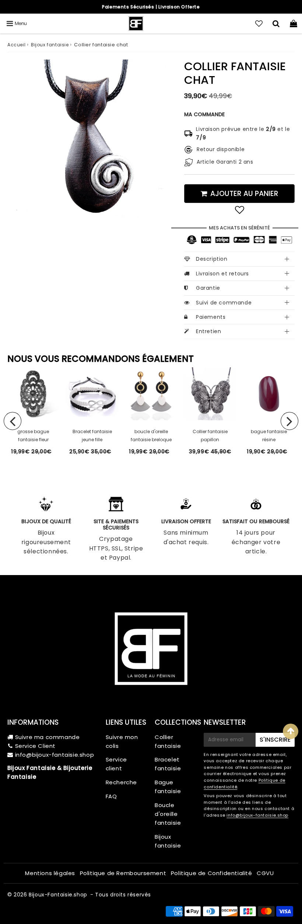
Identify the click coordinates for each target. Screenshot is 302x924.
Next (289, 421)
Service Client (35, 746)
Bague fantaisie (168, 786)
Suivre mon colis (122, 741)
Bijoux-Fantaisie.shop (58, 894)
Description (212, 259)
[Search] (276, 23)
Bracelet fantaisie (168, 764)
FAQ (111, 796)
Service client (116, 764)
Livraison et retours (222, 273)
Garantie (208, 288)
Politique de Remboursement (123, 873)
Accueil (16, 45)
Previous (12, 421)
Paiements (210, 317)
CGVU (265, 873)
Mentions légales (50, 873)
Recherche (121, 782)
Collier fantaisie (168, 741)
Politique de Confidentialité (211, 873)
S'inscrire (275, 739)
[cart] (293, 23)
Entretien (208, 331)
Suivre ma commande (47, 737)
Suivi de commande (224, 302)
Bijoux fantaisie (50, 45)
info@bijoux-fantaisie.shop (54, 755)
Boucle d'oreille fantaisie (168, 814)
